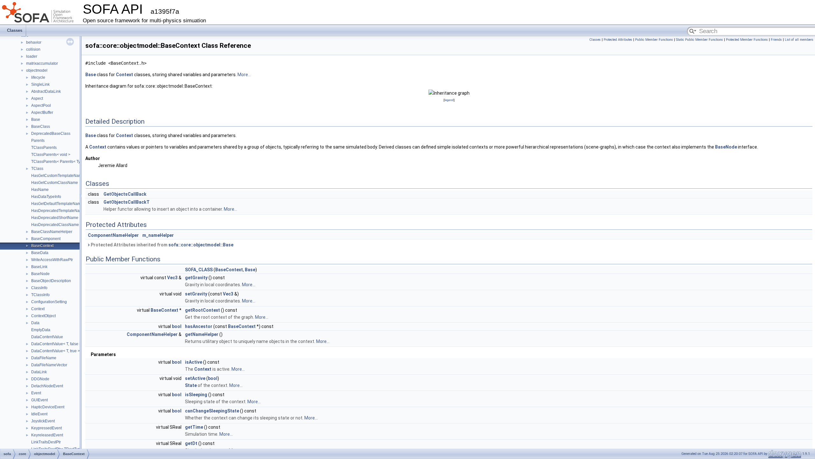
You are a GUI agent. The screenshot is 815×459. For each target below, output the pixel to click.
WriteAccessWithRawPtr (52, 260)
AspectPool (41, 105)
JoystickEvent (43, 421)
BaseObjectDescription (51, 281)
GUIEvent (39, 400)
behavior (33, 42)
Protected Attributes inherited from (161, 244)
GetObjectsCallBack (124, 194)
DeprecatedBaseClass (50, 133)
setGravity (196, 293)
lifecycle (38, 77)
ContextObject (43, 316)
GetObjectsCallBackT (126, 202)
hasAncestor (198, 326)
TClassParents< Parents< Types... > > (63, 161)
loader (31, 56)
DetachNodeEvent (47, 386)
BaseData (39, 253)
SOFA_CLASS (199, 269)
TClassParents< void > (50, 154)
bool (176, 326)
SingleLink (40, 84)
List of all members (799, 40)
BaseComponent (45, 239)
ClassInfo (39, 288)
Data (35, 323)
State (191, 385)
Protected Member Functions (747, 40)
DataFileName (43, 358)
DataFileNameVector (49, 365)
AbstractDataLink (46, 91)
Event (36, 393)
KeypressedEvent (46, 428)
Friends (776, 40)
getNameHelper (201, 334)
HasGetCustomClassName (54, 182)
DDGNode (40, 379)
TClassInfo (40, 295)
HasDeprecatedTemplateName (58, 210)
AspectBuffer (42, 112)
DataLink (39, 372)
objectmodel (36, 70)
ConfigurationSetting (49, 302)
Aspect (37, 98)
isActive (193, 362)
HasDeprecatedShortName (54, 217)
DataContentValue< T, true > (55, 351)
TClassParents (44, 147)
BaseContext (42, 246)
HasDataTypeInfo (46, 196)
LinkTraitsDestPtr (46, 442)
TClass (37, 168)
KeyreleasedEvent (47, 435)
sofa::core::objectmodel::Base (200, 244)
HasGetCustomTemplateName (57, 175)
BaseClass (40, 126)
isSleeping (196, 394)
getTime (194, 427)
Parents (38, 140)
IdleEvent (39, 414)
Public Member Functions (654, 40)
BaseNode (40, 274)
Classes (14, 30)
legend (449, 100)
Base (35, 119)
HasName (40, 189)
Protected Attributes (618, 40)
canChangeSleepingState (212, 410)
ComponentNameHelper (113, 235)
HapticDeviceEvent (47, 407)
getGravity (196, 277)
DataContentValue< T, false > (56, 344)
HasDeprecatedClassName (55, 224)
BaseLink (39, 267)
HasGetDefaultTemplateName (57, 203)
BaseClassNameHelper (51, 231)
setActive (195, 378)
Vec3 (172, 277)
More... (244, 74)
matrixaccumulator (42, 63)
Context (38, 309)
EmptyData (40, 330)
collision (33, 49)
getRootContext (202, 310)
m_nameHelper (158, 235)
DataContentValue (47, 337)
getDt (191, 443)
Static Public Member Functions (699, 40)
